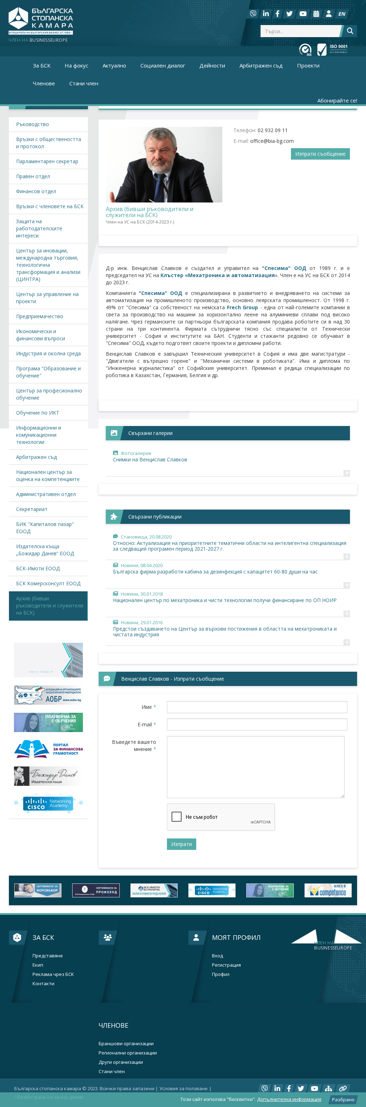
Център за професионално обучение (49, 394)
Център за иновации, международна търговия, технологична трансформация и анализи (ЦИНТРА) (48, 264)
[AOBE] (48, 695)
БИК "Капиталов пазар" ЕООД (45, 528)
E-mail (147, 724)
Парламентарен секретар (47, 161)
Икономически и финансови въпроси (40, 335)
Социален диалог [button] (162, 65)
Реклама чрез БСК (53, 974)
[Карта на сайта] (328, 1088)
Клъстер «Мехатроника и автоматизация (217, 275)
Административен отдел (46, 494)
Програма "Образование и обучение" (48, 372)
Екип (38, 965)
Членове (113, 1025)
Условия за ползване (183, 1088)
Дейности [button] (212, 65)
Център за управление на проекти (47, 298)
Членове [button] (44, 83)
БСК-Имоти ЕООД (38, 568)
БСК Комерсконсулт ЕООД (48, 583)
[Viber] (253, 14)
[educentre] (48, 803)
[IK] (48, 776)
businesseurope (333, 946)
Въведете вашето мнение (134, 745)
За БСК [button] (41, 65)
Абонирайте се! (337, 100)
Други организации (121, 1062)
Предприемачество (39, 316)
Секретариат (32, 509)
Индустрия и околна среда (48, 353)
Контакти (43, 983)
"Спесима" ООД (286, 268)
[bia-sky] (48, 660)
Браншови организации (126, 1043)
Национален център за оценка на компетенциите (48, 475)
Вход (217, 955)
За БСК (43, 937)
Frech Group (242, 307)
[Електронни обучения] (48, 722)
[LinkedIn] (265, 14)
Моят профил (236, 937)
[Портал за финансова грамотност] (48, 749)
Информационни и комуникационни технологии (38, 434)
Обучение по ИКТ (37, 412)
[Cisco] (212, 890)
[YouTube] (303, 14)
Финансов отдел (36, 191)
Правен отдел (33, 176)
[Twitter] (289, 14)
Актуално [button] (114, 65)
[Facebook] (277, 14)
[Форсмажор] (37, 890)
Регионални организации (128, 1053)
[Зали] (316, 14)
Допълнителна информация (289, 1099)
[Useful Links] (343, 1088)
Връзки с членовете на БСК (50, 206)
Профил (220, 974)
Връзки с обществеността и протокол (48, 143)
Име (149, 706)
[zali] (154, 890)
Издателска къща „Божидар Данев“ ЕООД (45, 550)
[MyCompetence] (328, 890)
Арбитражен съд (261, 65)
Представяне (48, 955)
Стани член (83, 83)
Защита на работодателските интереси (39, 228)
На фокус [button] (76, 65)
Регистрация (226, 965)
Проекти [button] (308, 65)
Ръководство (32, 124)
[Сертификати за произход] (95, 890)
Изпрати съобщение (320, 153)
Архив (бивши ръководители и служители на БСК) (49, 605)
